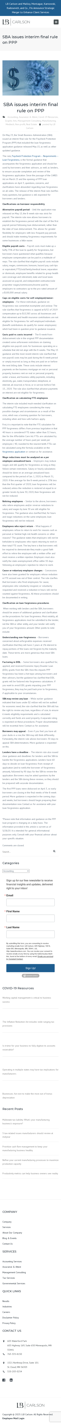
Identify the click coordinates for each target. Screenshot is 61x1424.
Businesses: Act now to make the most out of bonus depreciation (27, 1095)
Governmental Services (13, 1283)
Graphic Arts (11, 120)
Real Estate (31, 124)
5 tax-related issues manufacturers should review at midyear (27, 1135)
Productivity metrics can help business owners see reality (30, 1173)
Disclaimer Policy (10, 1317)
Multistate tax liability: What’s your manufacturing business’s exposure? (26, 1121)
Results (5, 1301)
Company (7, 1221)
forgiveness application (13, 451)
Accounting (12, 117)
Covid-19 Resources (48, 117)
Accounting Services (12, 1261)
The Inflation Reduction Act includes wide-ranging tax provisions (28, 1023)
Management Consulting (29, 120)
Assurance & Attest (28, 117)
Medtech (10, 124)
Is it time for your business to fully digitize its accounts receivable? (28, 1047)
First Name (13, 911)
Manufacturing (49, 120)
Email (9, 895)
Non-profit (20, 124)
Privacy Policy (9, 1323)
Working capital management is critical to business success (26, 999)
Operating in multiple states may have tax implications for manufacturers (30, 1071)
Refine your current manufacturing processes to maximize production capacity (30, 1162)
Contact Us (7, 1243)
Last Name (13, 927)
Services (6, 1227)
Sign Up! (31, 968)
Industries (7, 1306)
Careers (6, 1312)
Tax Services (8, 1277)
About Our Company (12, 1232)
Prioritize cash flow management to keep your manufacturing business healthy (24, 1148)
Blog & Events (9, 1238)
